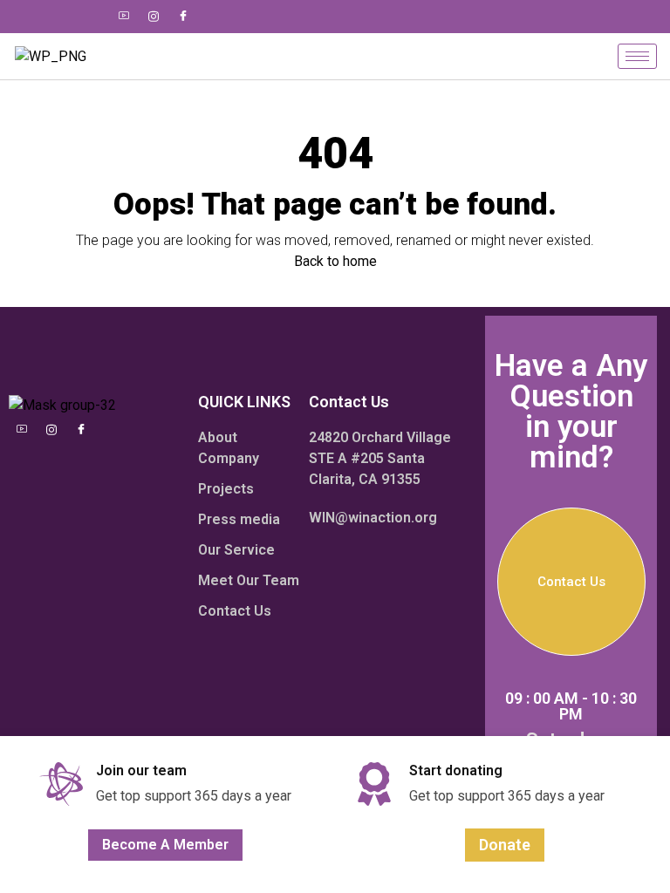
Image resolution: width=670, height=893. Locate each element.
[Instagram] (153, 16)
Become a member (165, 844)
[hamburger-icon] (637, 56)
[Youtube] (124, 16)
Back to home (335, 261)
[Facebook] (183, 16)
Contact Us (571, 582)
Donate (504, 844)
